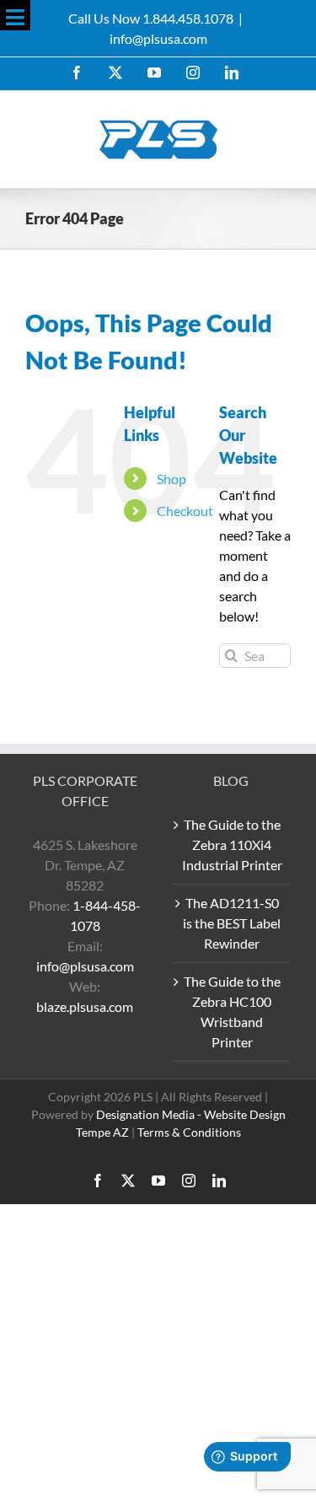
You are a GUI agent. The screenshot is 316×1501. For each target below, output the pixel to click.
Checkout (185, 511)
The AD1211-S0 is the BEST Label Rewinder (232, 923)
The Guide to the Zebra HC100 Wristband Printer (232, 1011)
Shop (171, 479)
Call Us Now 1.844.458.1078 (150, 18)
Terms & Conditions (189, 1132)
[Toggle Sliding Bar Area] (15, 15)
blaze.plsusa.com (84, 1006)
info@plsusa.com (158, 38)
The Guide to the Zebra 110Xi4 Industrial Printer (232, 844)
